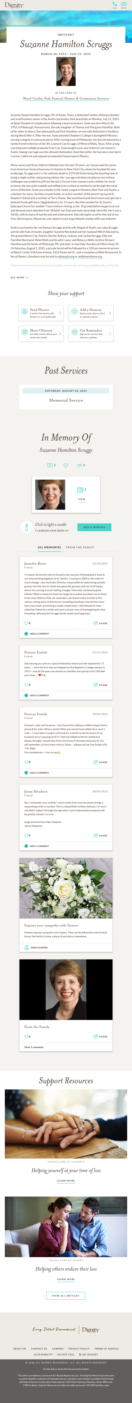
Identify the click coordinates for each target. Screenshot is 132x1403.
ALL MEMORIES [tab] (49, 547)
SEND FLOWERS (39, 947)
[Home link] (14, 5)
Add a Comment (39, 633)
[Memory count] (49, 465)
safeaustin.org (66, 256)
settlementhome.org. (90, 256)
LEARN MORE (66, 1180)
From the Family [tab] (80, 547)
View (82, 499)
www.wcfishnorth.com (97, 265)
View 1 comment (33, 1047)
